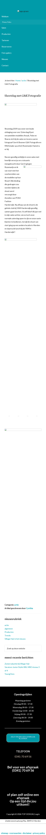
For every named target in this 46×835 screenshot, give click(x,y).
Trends (8, 635)
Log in (37, 814)
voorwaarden (15, 833)
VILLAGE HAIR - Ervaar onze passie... (23, 6)
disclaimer (27, 833)
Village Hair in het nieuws (15, 639)
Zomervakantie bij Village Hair (17, 664)
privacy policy (39, 833)
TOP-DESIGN (28, 814)
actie (16, 605)
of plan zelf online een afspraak (23, 796)
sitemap (4, 833)
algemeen (9, 628)
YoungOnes (9, 674)
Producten (9, 632)
